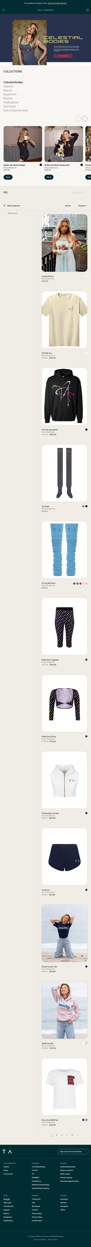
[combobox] (66, 192)
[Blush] (86, 1043)
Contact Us (36, 1199)
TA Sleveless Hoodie (50, 813)
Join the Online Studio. (57, 3)
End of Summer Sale (16, 110)
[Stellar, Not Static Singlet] (23, 154)
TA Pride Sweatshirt (50, 430)
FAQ (33, 1202)
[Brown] (77, 583)
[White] (86, 276)
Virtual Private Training (40, 1188)
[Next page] (77, 1135)
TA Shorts (46, 890)
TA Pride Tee (47, 353)
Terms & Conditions (40, 1239)
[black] (41, 165)
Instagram (64, 1206)
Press (6, 1170)
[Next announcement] (86, 3)
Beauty (8, 90)
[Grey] (83, 506)
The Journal (8, 1174)
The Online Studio (38, 1167)
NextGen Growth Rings (40, 1185)
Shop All (7, 1199)
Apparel (8, 86)
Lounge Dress (47, 276)
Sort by (68, 206)
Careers (35, 1210)
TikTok (62, 1210)
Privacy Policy (37, 1217)
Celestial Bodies (13, 82)
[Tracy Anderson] (45, 10)
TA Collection (9, 1206)
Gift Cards (10, 106)
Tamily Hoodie (47, 1043)
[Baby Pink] (83, 583)
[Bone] (80, 1043)
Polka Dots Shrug (49, 736)
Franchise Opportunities (69, 1181)
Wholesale (36, 1206)
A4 (33, 1174)
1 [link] (51, 1135)
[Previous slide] (78, 118)
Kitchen (8, 98)
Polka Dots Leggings (50, 660)
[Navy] (86, 813)
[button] (3, 10)
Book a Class (65, 1174)
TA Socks (45, 506)
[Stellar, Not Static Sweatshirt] (63, 154)
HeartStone (36, 1181)
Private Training (66, 1177)
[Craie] (83, 813)
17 (72, 1135)
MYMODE (35, 1177)
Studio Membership (67, 1167)
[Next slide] (84, 118)
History (6, 1167)
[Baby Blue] (74, 583)
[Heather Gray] (86, 1120)
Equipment (10, 94)
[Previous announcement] (4, 3)
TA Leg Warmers (48, 583)
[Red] (80, 583)
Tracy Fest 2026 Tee (50, 1120)
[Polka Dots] (86, 660)
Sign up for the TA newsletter (71, 1151)
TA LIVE (34, 1170)
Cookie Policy (37, 1220)
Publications (11, 102)
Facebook (64, 1199)
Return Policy (37, 1213)
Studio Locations (66, 1170)
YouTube (63, 1202)
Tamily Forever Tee (49, 966)
